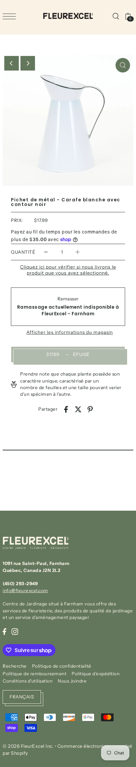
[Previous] (11, 63)
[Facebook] (4, 631)
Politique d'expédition (95, 673)
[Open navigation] (11, 16)
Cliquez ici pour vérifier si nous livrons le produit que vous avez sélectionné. (68, 270)
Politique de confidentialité (61, 666)
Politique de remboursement (34, 673)
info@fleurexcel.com (25, 590)
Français (22, 697)
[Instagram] (15, 631)
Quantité (23, 252)
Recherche (15, 666)
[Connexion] (115, 16)
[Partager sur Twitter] (78, 409)
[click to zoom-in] (123, 65)
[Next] (27, 63)
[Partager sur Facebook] (66, 409)
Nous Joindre (72, 681)
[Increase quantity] (77, 252)
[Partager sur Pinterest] (90, 409)
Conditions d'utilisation (27, 681)
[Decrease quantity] (46, 252)
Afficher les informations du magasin (69, 332)
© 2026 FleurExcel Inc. (28, 746)
